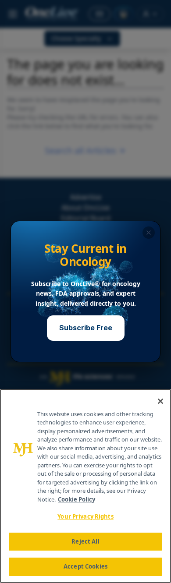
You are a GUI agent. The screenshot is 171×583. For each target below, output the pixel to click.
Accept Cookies (85, 566)
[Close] (160, 401)
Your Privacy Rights (85, 516)
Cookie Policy (76, 499)
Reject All (85, 541)
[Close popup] (148, 232)
